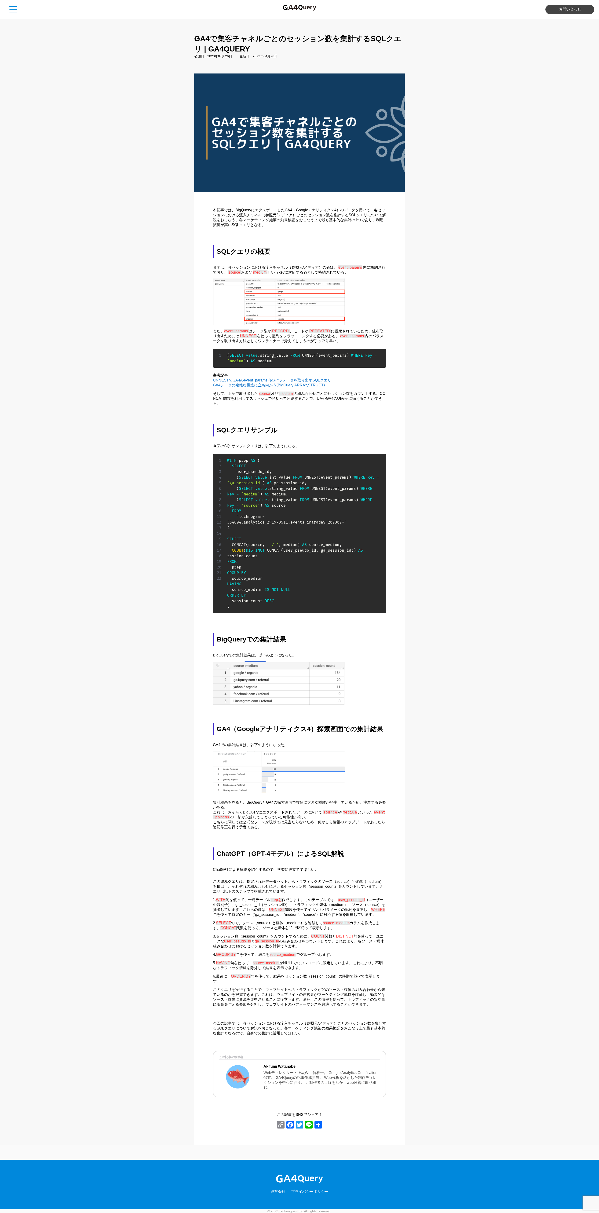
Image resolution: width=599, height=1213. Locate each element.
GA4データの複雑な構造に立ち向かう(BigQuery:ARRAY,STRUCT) (269, 385)
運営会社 (277, 1192)
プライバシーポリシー (310, 1192)
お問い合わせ (570, 9)
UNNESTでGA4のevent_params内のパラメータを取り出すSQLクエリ (272, 380)
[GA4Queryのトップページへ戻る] (299, 8)
